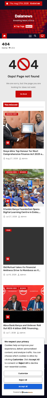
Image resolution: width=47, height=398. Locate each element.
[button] (36, 36)
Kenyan (29, 26)
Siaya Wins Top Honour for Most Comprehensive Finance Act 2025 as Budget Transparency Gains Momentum (23, 156)
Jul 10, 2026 (11, 274)
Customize (23, 373)
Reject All (23, 380)
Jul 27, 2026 (12, 216)
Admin (24, 158)
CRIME (8, 230)
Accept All (23, 386)
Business (23, 172)
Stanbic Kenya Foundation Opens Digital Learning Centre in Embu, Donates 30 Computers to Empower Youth (23, 214)
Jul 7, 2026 (11, 333)
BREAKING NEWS (11, 114)
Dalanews (23, 16)
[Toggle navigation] (30, 36)
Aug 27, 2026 (12, 158)
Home (5, 48)
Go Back (23, 94)
